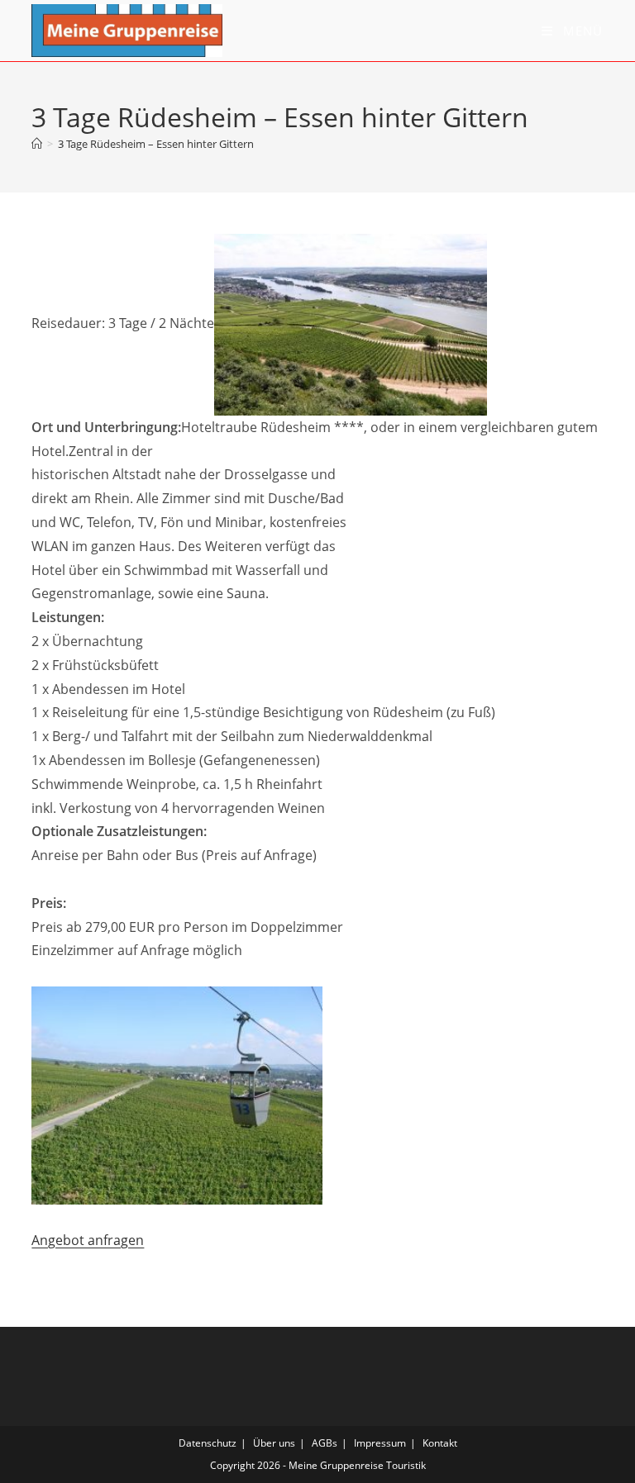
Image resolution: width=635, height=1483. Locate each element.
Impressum (380, 1443)
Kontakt (440, 1443)
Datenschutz (207, 1443)
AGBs (324, 1443)
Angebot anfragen (87, 1240)
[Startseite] (36, 143)
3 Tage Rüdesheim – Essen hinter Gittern (156, 143)
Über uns (274, 1443)
